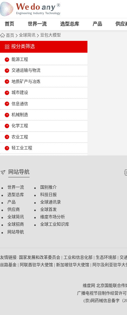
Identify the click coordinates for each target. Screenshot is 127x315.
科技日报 (48, 195)
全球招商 (15, 224)
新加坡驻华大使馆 (73, 265)
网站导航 (15, 232)
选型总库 (69, 24)
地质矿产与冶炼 (26, 82)
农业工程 (20, 137)
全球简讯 (27, 35)
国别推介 (48, 187)
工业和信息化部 (79, 257)
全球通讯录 (50, 202)
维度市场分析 (52, 217)
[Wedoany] (30, 9)
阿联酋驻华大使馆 (37, 265)
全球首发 (48, 210)
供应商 (13, 210)
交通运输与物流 (26, 70)
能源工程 (20, 59)
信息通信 (20, 104)
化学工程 (20, 126)
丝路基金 (9, 265)
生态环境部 (107, 257)
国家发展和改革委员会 (40, 257)
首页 (9, 24)
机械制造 (20, 115)
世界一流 (37, 24)
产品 (97, 24)
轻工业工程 (22, 148)
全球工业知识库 (54, 224)
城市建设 (20, 93)
